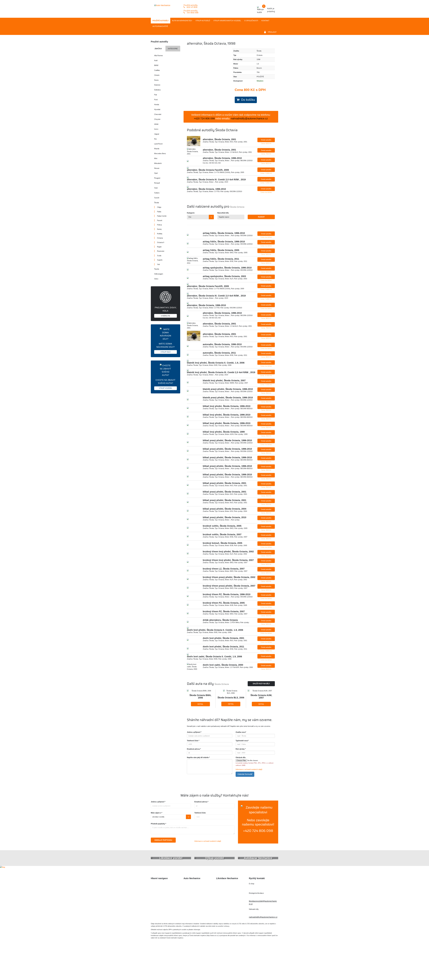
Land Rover (158, 144)
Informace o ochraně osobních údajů (249, 769)
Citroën (156, 75)
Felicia (159, 225)
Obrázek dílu (241, 757)
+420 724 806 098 (258, 830)
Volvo (156, 279)
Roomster (160, 251)
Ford (156, 100)
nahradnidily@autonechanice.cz (249, 118)
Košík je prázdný (269, 9)
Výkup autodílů (203, 21)
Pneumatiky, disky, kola (165, 311)
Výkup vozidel (227, 21)
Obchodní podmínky (160, 906)
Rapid (159, 247)
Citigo (159, 207)
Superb (159, 260)
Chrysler (157, 119)
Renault (157, 183)
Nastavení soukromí (243, 955)
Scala (159, 256)
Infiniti (156, 124)
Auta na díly (182, 21)
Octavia (160, 238)
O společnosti (251, 21)
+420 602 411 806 (259, 887)
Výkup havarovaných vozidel (163, 897)
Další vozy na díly (261, 684)
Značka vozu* (241, 732)
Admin (229, 955)
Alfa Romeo (158, 55)
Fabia (159, 212)
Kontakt (265, 21)
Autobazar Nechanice (193, 888)
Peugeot (157, 178)
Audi (155, 60)
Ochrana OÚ (260, 955)
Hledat (261, 217)
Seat (156, 188)
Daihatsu (157, 90)
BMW (156, 65)
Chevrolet (157, 114)
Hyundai (157, 109)
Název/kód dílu (223, 213)
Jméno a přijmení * (158, 802)
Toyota (156, 269)
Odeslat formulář (245, 774)
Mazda (156, 149)
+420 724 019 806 (259, 897)
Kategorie (173, 49)
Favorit (159, 220)
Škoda (156, 203)
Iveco (156, 129)
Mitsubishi (158, 163)
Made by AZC (218, 955)
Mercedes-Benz (160, 153)
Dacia (156, 80)
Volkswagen (158, 274)
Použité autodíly (160, 21)
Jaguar (156, 134)
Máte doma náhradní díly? (165, 347)
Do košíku (247, 99)
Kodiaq (159, 234)
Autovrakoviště (160, 26)
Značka (158, 49)
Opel (156, 173)
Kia (155, 139)
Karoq (159, 229)
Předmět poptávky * (158, 824)
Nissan (156, 168)
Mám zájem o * (156, 813)
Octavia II (160, 242)
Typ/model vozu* (242, 741)
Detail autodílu (266, 140)
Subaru (156, 193)
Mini (155, 158)
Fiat (155, 95)
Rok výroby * (241, 749)
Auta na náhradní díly (160, 888)
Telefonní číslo (200, 813)
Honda (156, 104)
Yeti (158, 264)
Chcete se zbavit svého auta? (165, 383)
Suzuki (156, 198)
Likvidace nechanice (193, 884)
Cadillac (157, 70)
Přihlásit (272, 32)
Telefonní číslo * (193, 741)
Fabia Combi (161, 216)
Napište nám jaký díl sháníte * (198, 757)
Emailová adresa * (194, 749)
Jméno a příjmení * (194, 732)
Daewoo (157, 85)
